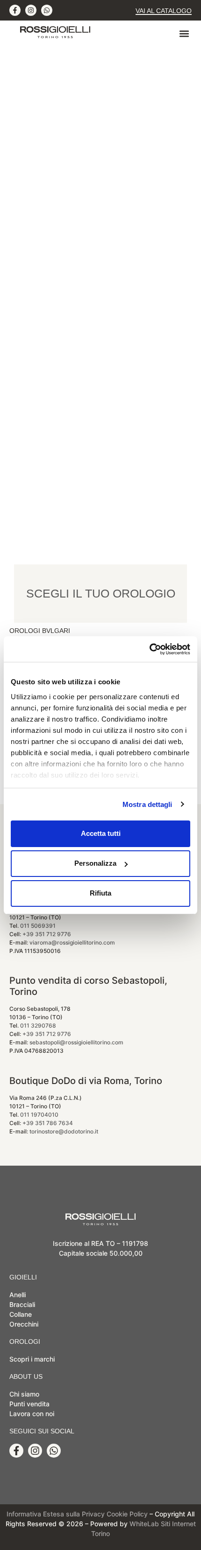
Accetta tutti (101, 833)
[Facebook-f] (15, 10)
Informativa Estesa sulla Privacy (56, 1514)
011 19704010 (39, 1114)
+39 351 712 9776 (46, 934)
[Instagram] (30, 10)
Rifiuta (100, 893)
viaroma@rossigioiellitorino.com (72, 942)
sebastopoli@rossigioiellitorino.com (76, 1042)
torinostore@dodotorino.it (63, 1131)
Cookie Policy (127, 1514)
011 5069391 (38, 925)
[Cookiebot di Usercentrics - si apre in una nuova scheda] (149, 649)
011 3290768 (38, 1025)
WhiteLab (144, 1524)
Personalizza (95, 863)
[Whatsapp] (46, 10)
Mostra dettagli (147, 804)
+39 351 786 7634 (47, 1122)
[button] (184, 34)
